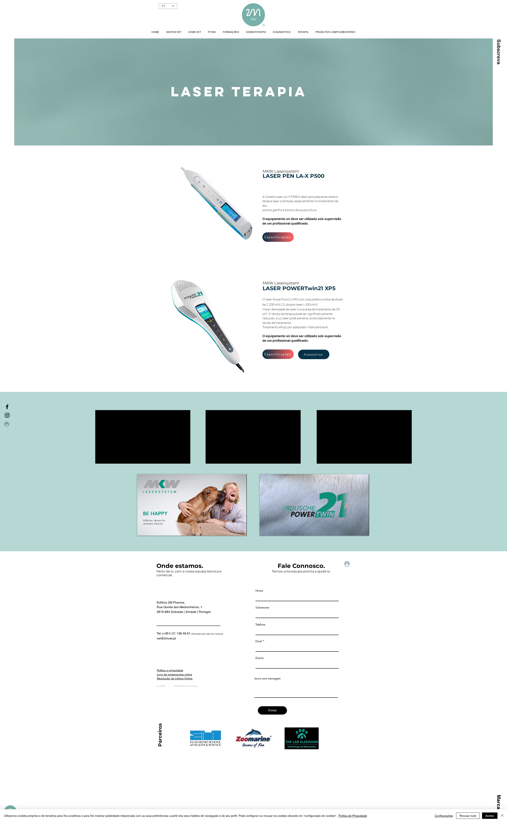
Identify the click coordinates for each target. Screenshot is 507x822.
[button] (499, 52)
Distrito (259, 658)
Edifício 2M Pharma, (171, 602)
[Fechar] (502, 815)
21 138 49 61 (197, 633)
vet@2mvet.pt (166, 638)
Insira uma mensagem (267, 678)
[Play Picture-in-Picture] (234, 530)
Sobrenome (262, 607)
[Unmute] (149, 530)
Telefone (260, 624)
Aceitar (489, 816)
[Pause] (142, 530)
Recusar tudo (467, 816)
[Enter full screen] (241, 530)
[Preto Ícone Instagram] (7, 415)
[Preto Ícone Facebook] (7, 407)
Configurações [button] (444, 816)
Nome (259, 590)
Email (258, 641)
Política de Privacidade (352, 816)
